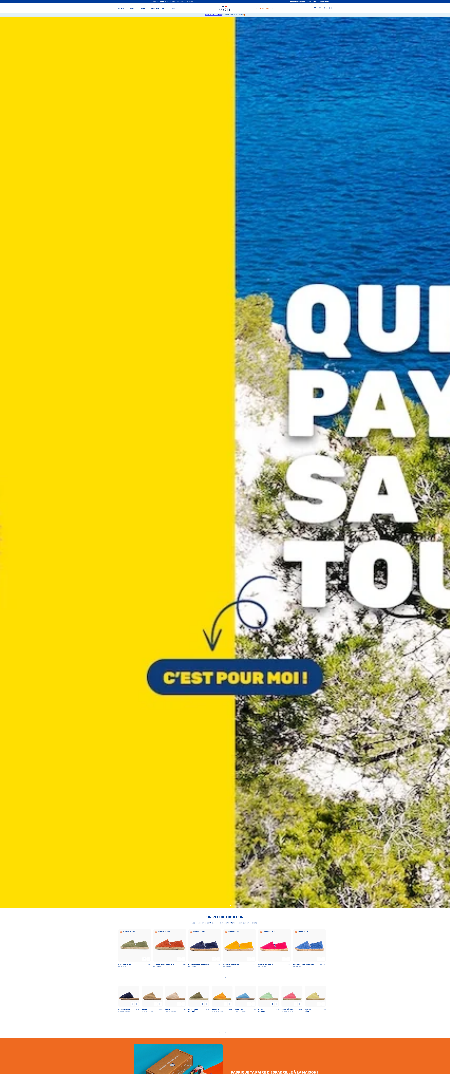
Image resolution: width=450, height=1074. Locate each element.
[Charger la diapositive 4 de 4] (230, 905)
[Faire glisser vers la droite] (230, 977)
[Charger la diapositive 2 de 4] (223, 905)
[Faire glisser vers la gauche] (219, 977)
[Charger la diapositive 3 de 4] (227, 905)
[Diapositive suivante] (236, 905)
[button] (122, 8)
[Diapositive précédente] (214, 905)
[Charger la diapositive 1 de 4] (219, 905)
